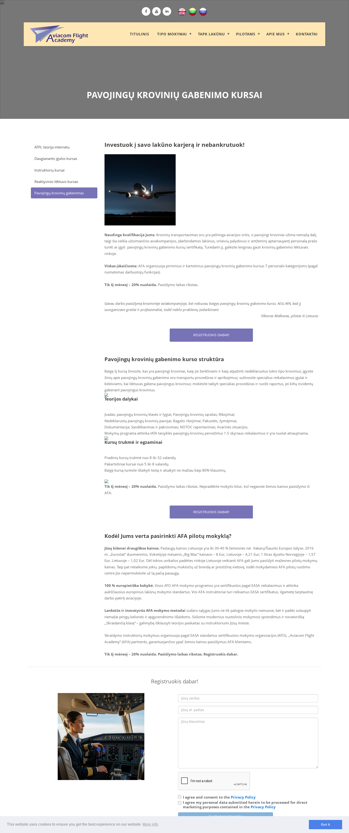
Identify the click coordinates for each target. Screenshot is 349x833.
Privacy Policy (243, 797)
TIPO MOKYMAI (172, 34)
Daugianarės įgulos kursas (55, 158)
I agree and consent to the (219, 797)
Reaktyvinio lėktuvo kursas (56, 181)
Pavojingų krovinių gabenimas (59, 193)
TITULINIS (139, 34)
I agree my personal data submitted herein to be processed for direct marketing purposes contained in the (245, 804)
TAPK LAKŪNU (211, 34)
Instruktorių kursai (49, 170)
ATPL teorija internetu (52, 147)
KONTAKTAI (307, 34)
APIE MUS (275, 34)
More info (150, 824)
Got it (325, 824)
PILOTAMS (245, 34)
